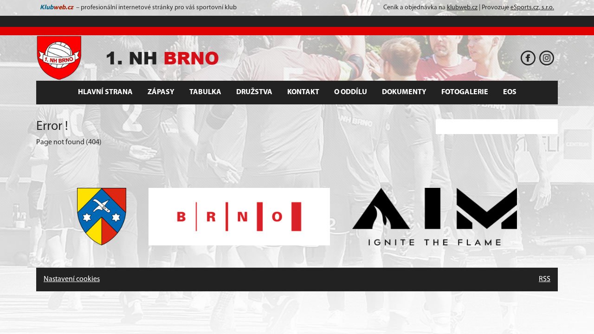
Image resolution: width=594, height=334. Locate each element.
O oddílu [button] (350, 92)
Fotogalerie (464, 92)
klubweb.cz (462, 7)
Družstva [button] (254, 92)
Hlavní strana (105, 92)
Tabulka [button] (205, 92)
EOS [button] (510, 92)
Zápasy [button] (161, 92)
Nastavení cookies (72, 279)
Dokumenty (404, 92)
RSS (544, 279)
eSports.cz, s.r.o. (532, 7)
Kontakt (303, 92)
